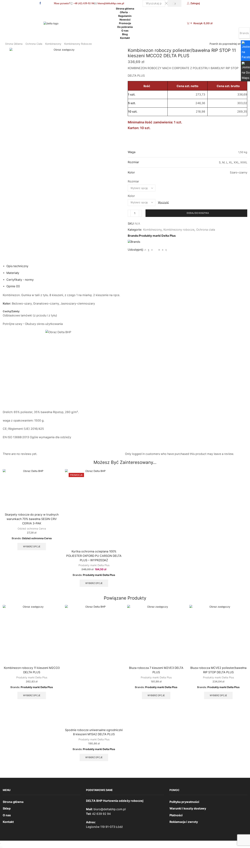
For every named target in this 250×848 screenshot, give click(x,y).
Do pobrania (125, 26)
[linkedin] (159, 249)
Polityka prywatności (184, 802)
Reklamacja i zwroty (183, 822)
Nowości (125, 19)
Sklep (7, 808)
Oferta (124, 12)
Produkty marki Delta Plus (157, 235)
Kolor (131, 196)
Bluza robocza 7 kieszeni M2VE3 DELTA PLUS (156, 670)
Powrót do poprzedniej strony (227, 43)
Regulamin (125, 15)
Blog (125, 34)
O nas (124, 30)
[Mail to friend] (155, 249)
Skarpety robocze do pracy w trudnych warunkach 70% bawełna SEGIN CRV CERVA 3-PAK (32, 519)
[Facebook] (40, 3)
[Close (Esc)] (0, 843)
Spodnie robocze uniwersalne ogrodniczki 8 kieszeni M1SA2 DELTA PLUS (94, 732)
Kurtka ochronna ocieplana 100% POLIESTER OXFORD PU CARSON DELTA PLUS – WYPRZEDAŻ (94, 556)
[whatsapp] (162, 249)
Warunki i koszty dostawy (187, 808)
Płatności (175, 815)
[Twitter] (145, 249)
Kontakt (125, 37)
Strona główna (125, 8)
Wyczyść (163, 202)
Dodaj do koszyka (198, 213)
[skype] (165, 249)
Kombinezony (53, 43)
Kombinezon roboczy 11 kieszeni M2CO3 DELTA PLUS (32, 670)
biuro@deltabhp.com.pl (110, 809)
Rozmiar (133, 181)
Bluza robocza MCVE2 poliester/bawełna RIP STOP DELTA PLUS (218, 670)
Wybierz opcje (31, 546)
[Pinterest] (152, 249)
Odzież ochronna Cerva (32, 528)
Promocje (125, 23)
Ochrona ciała (33, 43)
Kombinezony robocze (78, 43)
